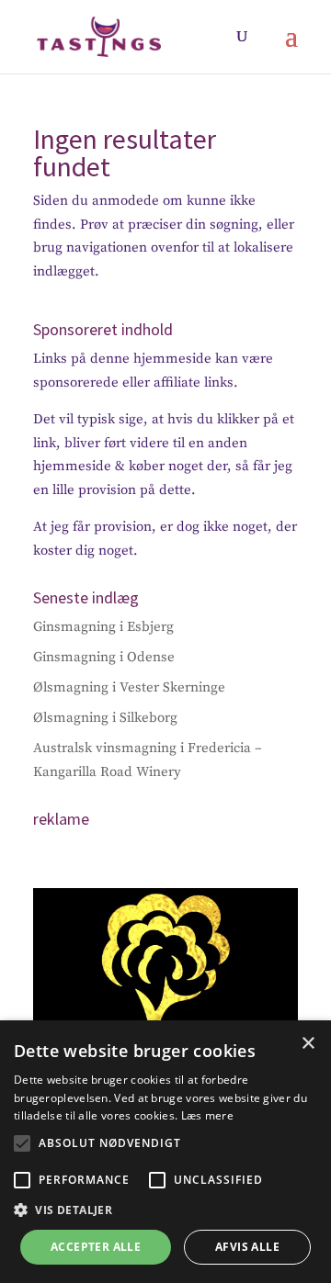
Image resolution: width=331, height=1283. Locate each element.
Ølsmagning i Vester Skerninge (129, 687)
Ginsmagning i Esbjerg (103, 627)
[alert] (165, 1151)
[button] (22, 1143)
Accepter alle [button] (96, 1247)
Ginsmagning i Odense (104, 657)
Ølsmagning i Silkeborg (105, 717)
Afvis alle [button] (247, 1247)
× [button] (307, 1044)
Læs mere (207, 1115)
